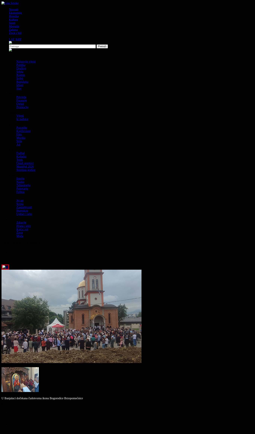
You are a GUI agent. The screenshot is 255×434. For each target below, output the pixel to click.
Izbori (19, 85)
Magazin (14, 26)
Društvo (21, 68)
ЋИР (18, 39)
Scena (20, 203)
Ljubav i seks (24, 214)
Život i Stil (15, 33)
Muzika (20, 137)
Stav (19, 88)
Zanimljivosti (24, 207)
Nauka (20, 181)
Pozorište (21, 127)
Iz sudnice (22, 119)
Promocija (22, 107)
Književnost (23, 131)
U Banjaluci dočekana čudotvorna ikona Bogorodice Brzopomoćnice (42, 398)
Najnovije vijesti (26, 61)
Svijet (19, 78)
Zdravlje (21, 222)
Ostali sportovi (25, 163)
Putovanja (22, 188)
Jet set (20, 200)
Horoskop (22, 210)
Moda (19, 236)
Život (19, 232)
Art (18, 144)
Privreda (21, 97)
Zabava (13, 29)
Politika (20, 64)
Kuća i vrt (22, 229)
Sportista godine (25, 169)
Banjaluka (22, 81)
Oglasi (20, 103)
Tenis (19, 159)
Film (19, 134)
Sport (12, 22)
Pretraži (102, 46)
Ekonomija (15, 12)
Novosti (13, 9)
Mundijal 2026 (25, 166)
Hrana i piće (23, 225)
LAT (12, 39)
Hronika (14, 16)
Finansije (21, 100)
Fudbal (20, 153)
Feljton (20, 191)
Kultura (13, 19)
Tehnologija (23, 185)
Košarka (21, 156)
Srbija (19, 71)
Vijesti (20, 115)
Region (20, 75)
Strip (19, 141)
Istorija (20, 178)
